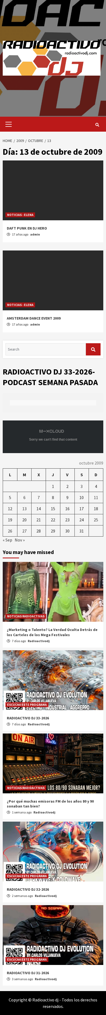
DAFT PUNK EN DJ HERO (27, 228)
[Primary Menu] (7, 124)
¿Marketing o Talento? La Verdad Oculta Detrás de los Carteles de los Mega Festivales (52, 632)
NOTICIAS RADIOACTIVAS (26, 616)
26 (10, 531)
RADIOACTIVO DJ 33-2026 (28, 718)
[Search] (97, 125)
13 (24, 508)
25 (96, 519)
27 (24, 531)
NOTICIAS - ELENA (20, 215)
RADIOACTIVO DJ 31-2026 (28, 972)
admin (35, 234)
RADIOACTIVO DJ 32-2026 (28, 889)
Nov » (20, 540)
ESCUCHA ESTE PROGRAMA (27, 705)
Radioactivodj (39, 641)
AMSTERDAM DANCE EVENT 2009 (34, 318)
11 (96, 497)
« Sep (7, 540)
